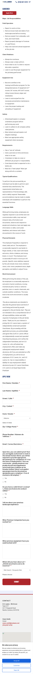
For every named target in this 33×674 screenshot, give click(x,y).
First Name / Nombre (11, 383)
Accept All (16, 660)
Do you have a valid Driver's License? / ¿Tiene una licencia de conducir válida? (16, 489)
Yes (6, 478)
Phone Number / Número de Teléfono (12, 435)
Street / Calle (8, 398)
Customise (17, 665)
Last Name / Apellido (11, 391)
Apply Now (9, 13)
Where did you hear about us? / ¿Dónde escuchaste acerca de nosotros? (13, 564)
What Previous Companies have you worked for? (15, 521)
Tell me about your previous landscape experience (12, 504)
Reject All (16, 670)
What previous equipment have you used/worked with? (15, 542)
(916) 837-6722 (23, 2)
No (5, 482)
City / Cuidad (8, 406)
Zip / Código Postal (10, 427)
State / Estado (8, 414)
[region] (16, 658)
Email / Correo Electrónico (12, 444)
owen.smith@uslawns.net (10, 623)
